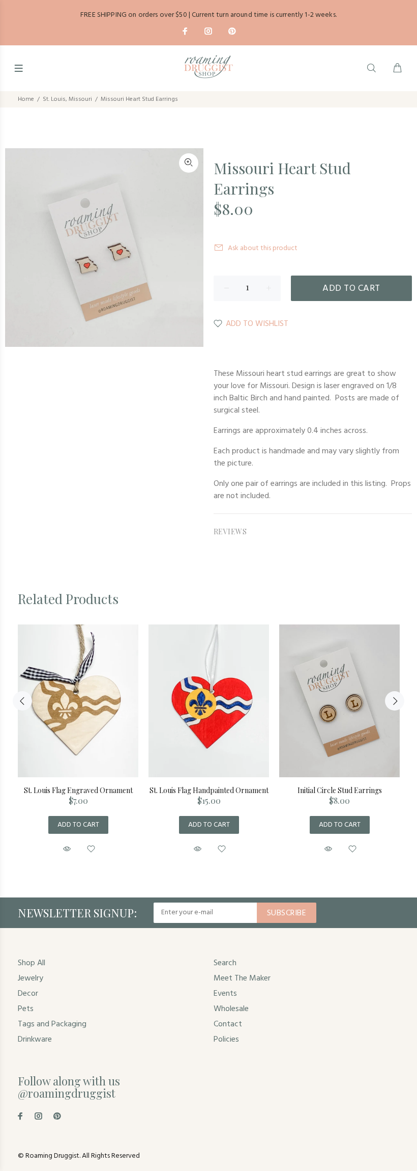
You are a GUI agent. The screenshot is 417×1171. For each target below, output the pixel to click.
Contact (228, 1024)
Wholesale (231, 1009)
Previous (22, 701)
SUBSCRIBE (286, 913)
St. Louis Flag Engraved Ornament (78, 790)
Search (225, 963)
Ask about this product (262, 248)
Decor (28, 993)
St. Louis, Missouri (67, 99)
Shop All (31, 963)
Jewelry (30, 978)
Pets (26, 1009)
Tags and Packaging (52, 1024)
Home (26, 99)
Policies (226, 1039)
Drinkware (35, 1039)
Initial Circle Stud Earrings (339, 790)
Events (225, 993)
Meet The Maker (242, 978)
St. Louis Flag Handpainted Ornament (209, 790)
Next (394, 701)
